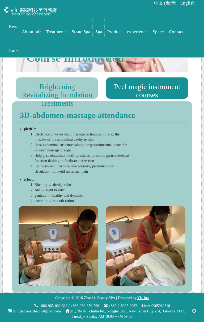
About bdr (31, 31)
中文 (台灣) (165, 3)
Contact (176, 31)
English (187, 3)
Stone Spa (81, 31)
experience (137, 31)
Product (114, 31)
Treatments (56, 31)
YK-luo (143, 298)
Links (14, 50)
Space (158, 31)
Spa (98, 31)
